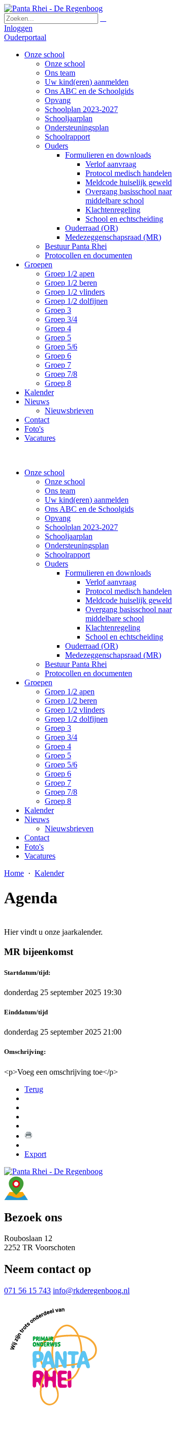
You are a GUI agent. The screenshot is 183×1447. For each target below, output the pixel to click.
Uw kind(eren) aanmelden (87, 500)
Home (14, 873)
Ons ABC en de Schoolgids (89, 509)
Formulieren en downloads (108, 573)
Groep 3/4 (61, 737)
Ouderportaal (25, 37)
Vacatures (39, 856)
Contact (36, 837)
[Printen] (28, 1136)
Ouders (56, 563)
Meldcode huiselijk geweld (128, 600)
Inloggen (18, 28)
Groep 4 (58, 746)
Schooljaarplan (69, 536)
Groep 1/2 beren (71, 700)
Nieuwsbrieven (69, 828)
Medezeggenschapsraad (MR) (113, 655)
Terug (33, 1089)
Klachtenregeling (112, 627)
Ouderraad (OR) (91, 646)
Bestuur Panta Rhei (76, 664)
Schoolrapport (67, 554)
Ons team (60, 490)
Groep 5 (58, 755)
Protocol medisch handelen (128, 591)
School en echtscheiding (124, 636)
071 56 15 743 (27, 1290)
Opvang (58, 518)
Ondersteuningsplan (77, 545)
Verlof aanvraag (110, 582)
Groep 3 (58, 728)
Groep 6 (58, 773)
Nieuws (36, 819)
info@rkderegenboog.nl (91, 1290)
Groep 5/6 (61, 764)
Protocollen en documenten (88, 673)
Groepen (38, 682)
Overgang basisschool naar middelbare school (128, 614)
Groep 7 (58, 783)
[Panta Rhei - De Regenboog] (53, 8)
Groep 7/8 (61, 792)
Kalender (39, 810)
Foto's (34, 846)
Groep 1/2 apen (70, 691)
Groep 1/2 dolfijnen (76, 719)
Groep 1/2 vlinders (75, 709)
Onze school (44, 472)
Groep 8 (58, 801)
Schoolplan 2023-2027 (81, 527)
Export (35, 1154)
